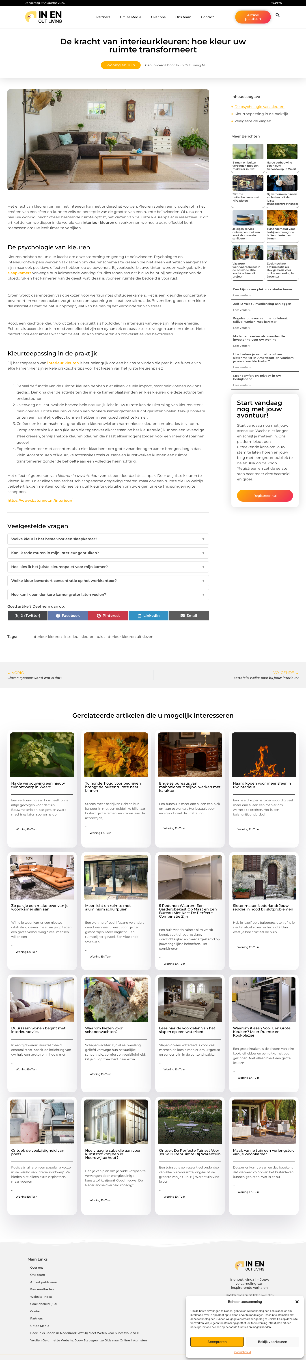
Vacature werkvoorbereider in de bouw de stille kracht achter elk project (246, 270)
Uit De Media (130, 17)
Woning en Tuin (120, 65)
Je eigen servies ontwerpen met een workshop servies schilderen (246, 233)
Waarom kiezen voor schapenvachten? (104, 1030)
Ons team (183, 17)
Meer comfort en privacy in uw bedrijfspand (257, 377)
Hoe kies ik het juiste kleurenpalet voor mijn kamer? (108, 567)
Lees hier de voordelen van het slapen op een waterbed (187, 1030)
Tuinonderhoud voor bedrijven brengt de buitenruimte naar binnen (281, 233)
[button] (297, 1302)
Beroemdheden (42, 1289)
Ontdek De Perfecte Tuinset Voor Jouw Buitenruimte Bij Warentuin (190, 1152)
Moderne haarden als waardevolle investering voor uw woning (259, 338)
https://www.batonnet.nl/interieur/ (40, 500)
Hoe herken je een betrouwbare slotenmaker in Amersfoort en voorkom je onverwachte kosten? (263, 357)
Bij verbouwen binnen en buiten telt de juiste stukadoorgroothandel (282, 198)
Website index (41, 1296)
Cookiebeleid (242, 1352)
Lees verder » (242, 295)
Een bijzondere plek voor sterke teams (263, 289)
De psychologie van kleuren (259, 107)
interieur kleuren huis (83, 637)
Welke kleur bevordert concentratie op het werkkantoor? (108, 581)
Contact (207, 17)
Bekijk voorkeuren (272, 1342)
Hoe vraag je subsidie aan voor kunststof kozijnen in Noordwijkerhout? (113, 1154)
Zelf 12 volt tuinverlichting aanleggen (262, 304)
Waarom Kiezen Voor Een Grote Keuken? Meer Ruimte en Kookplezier (262, 1031)
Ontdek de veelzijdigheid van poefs (37, 1152)
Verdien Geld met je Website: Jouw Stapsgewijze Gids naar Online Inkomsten (88, 1340)
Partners (103, 17)
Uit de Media (39, 1326)
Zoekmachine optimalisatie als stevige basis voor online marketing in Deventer (280, 270)
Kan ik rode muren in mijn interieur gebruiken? (108, 553)
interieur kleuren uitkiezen (129, 637)
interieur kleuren (63, 363)
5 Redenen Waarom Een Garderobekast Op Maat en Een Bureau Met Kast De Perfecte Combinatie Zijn (188, 911)
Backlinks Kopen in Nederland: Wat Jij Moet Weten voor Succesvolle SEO (84, 1333)
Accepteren (217, 1342)
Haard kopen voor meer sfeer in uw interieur (262, 785)
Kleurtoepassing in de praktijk (261, 114)
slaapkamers (19, 273)
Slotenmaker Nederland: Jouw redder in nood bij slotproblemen (263, 907)
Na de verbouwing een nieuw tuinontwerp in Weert (38, 785)
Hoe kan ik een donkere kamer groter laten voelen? (108, 594)
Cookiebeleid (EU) (43, 1304)
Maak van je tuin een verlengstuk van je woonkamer (263, 1152)
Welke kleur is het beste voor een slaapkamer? (108, 539)
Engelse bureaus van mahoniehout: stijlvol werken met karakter (260, 320)
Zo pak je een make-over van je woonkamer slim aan (40, 907)
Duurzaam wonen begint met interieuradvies (38, 1030)
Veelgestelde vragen (253, 121)
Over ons (158, 17)
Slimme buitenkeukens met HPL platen (246, 197)
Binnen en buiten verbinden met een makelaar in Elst (246, 166)
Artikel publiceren (43, 1282)
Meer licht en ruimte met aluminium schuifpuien (108, 907)
